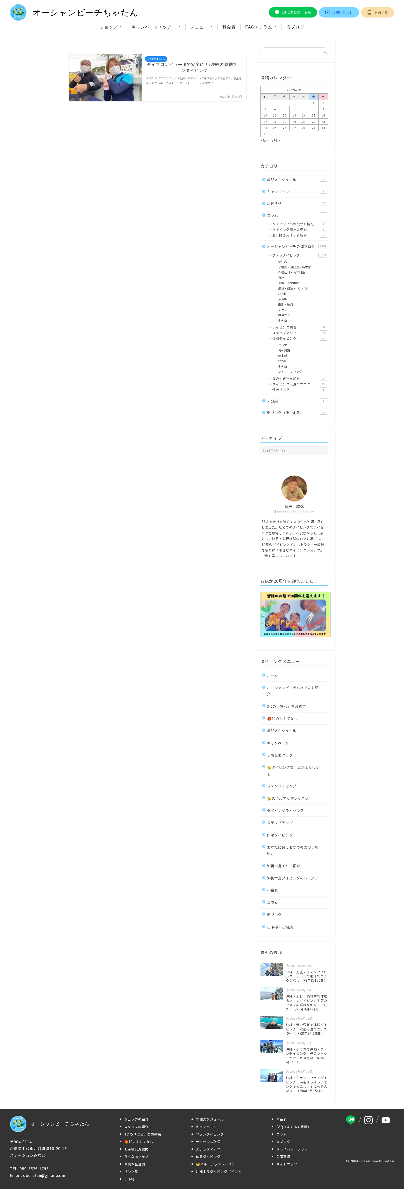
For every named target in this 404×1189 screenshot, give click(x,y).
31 (265, 134)
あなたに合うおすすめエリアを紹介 (293, 850)
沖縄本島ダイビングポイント (219, 1171)
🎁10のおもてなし (282, 718)
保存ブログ (298, 389)
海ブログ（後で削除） (296, 412)
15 (314, 115)
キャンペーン (295, 191)
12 (285, 115)
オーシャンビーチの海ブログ (296, 246)
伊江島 (282, 262)
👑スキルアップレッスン (288, 798)
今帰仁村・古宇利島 (291, 272)
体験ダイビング (298, 338)
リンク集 (131, 1171)
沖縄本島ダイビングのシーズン (292, 877)
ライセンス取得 (208, 1141)
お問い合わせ (342, 12)
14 (304, 115)
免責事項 (283, 1156)
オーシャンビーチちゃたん (85, 12)
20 (294, 121)
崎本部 (282, 355)
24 (265, 128)
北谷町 (282, 294)
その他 (282, 320)
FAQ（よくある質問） (293, 1126)
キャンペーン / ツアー (154, 27)
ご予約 (129, 1179)
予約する (381, 12)
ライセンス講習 (298, 327)
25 (275, 128)
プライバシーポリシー (293, 1149)
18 (275, 121)
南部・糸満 (285, 304)
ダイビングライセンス (285, 810)
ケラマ (282, 309)
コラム (295, 215)
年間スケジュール (295, 179)
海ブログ (295, 27)
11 (275, 115)
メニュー (199, 27)
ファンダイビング (299, 255)
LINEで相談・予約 (296, 12)
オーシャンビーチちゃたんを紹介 (293, 690)
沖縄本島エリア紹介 (283, 865)
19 (285, 121)
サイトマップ (286, 1164)
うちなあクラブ (280, 755)
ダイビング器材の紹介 (298, 229)
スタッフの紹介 (136, 1126)
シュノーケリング (290, 372)
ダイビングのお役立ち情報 (298, 224)
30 (323, 128)
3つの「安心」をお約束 (286, 706)
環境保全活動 (134, 1164)
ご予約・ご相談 (280, 926)
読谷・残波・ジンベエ (293, 288)
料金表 (229, 27)
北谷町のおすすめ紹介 (298, 235)
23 (323, 121)
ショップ (109, 27)
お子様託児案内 (136, 1149)
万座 (281, 277)
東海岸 (282, 299)
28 (304, 128)
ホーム (272, 675)
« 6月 (264, 140)
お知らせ (296, 203)
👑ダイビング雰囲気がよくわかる (293, 770)
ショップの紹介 (136, 1119)
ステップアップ (298, 332)
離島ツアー (285, 315)
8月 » (275, 140)
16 (323, 115)
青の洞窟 (284, 350)
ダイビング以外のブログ (298, 384)
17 (265, 121)
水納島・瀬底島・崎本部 (294, 267)
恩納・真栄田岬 (288, 283)
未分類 (295, 400)
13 (294, 115)
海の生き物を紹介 (298, 378)
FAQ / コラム (258, 27)
